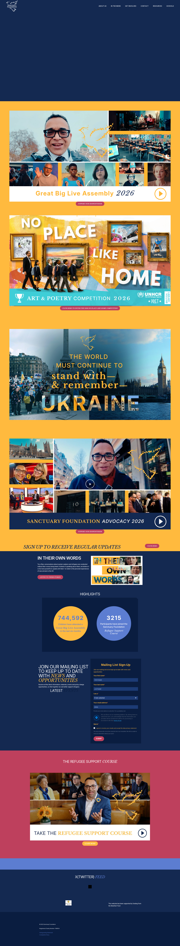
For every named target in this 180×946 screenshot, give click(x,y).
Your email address (100, 703)
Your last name (99, 684)
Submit (99, 738)
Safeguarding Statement (46, 932)
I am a (96, 693)
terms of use (117, 720)
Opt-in (96, 724)
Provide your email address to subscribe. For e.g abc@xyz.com (110, 711)
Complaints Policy (44, 935)
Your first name (99, 675)
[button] (90, 156)
